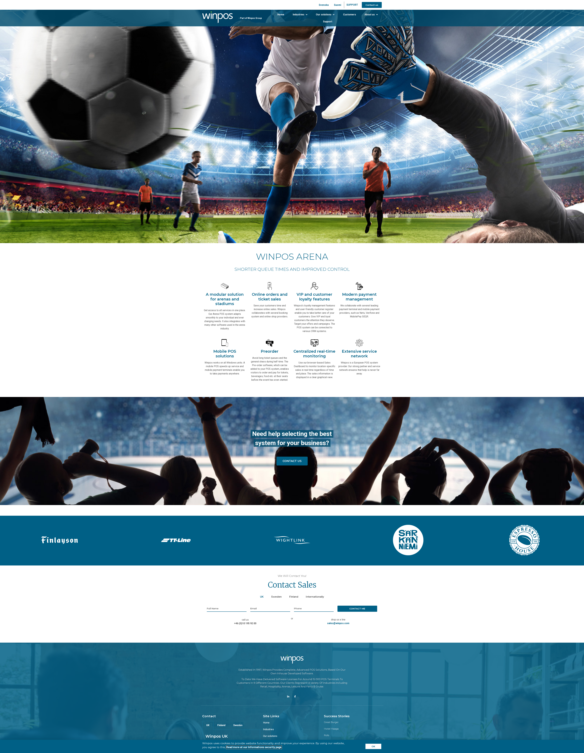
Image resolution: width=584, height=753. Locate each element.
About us (370, 14)
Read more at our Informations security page (254, 747)
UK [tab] (262, 596)
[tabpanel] (292, 617)
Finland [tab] (293, 596)
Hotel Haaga (331, 728)
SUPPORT (352, 4)
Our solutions (323, 14)
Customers (349, 14)
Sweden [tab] (276, 596)
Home (280, 14)
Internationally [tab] (315, 596)
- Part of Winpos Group (250, 18)
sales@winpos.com (338, 623)
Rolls (326, 735)
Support (327, 21)
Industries (298, 14)
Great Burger (331, 722)
